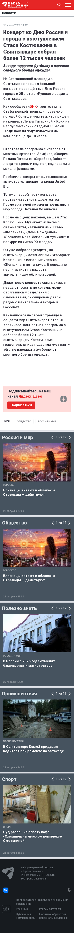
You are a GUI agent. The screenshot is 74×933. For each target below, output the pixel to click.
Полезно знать (19, 608)
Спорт (9, 779)
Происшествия (19, 694)
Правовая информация (53, 899)
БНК (33, 106)
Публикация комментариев (25, 916)
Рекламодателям (50, 908)
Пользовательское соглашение (26, 901)
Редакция (22, 908)
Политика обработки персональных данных (53, 916)
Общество (24, 421)
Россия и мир (47, 421)
